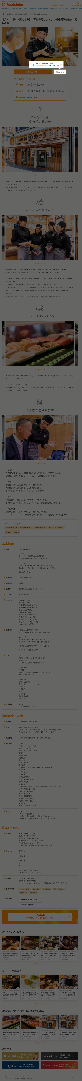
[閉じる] (61, 64)
